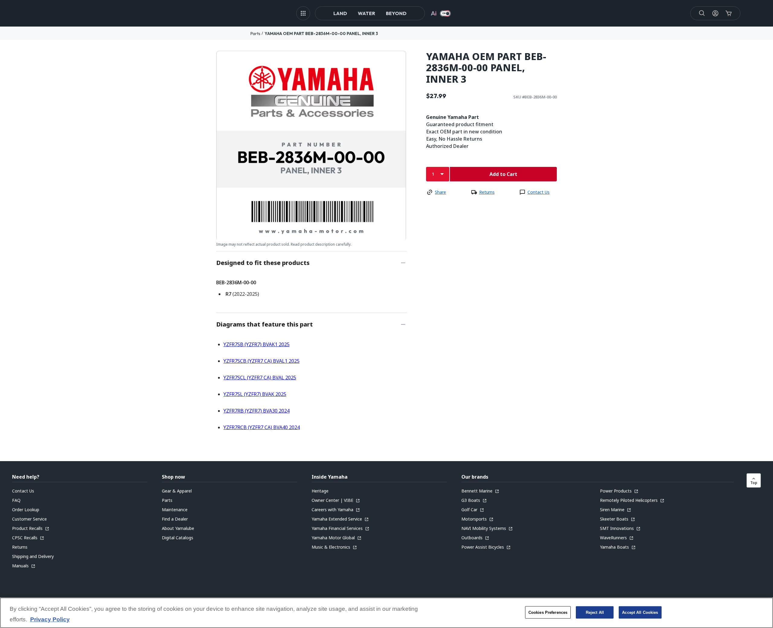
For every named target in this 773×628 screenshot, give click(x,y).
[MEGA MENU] (303, 13)
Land (340, 13)
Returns (487, 192)
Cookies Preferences (547, 612)
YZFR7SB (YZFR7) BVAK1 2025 (256, 344)
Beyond (396, 13)
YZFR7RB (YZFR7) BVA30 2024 (256, 410)
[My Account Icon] (715, 13)
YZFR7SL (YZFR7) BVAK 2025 (254, 394)
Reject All (595, 612)
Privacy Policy (50, 620)
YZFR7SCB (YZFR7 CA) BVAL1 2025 (261, 361)
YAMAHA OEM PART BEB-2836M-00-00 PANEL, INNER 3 (321, 33)
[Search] (702, 13)
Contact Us (539, 192)
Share (440, 192)
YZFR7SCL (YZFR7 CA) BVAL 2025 (259, 377)
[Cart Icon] (728, 13)
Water (366, 13)
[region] (386, 613)
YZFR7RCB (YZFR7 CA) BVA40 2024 (261, 427)
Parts (255, 33)
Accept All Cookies (640, 612)
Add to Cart (503, 174)
